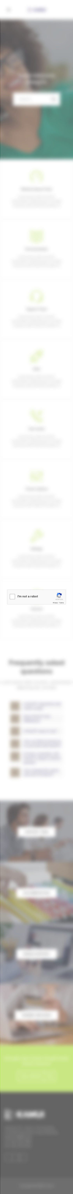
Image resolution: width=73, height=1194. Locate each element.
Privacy (55, 603)
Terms (61, 603)
